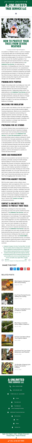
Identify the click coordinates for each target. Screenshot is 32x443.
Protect (14, 254)
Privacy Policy (11, 435)
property (11, 254)
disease (5, 249)
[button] (16, 13)
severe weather (7, 256)
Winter (22, 257)
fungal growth (26, 249)
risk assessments (26, 254)
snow (12, 256)
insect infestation (25, 251)
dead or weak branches (25, 247)
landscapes (10, 252)
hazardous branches (15, 251)
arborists (13, 247)
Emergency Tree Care (13, 246)
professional (6, 254)
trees (16, 257)
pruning (18, 254)
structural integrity (21, 256)
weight (18, 257)
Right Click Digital (7, 434)
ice (21, 251)
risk (21, 254)
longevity (23, 252)
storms (15, 256)
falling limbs (10, 249)
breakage (18, 247)
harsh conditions (7, 251)
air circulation (8, 247)
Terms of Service (20, 435)
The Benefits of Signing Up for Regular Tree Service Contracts (22, 366)
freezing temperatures (18, 249)
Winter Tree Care (26, 246)
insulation (6, 252)
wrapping (26, 257)
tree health (12, 257)
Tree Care (20, 246)
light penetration (17, 252)
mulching (27, 252)
